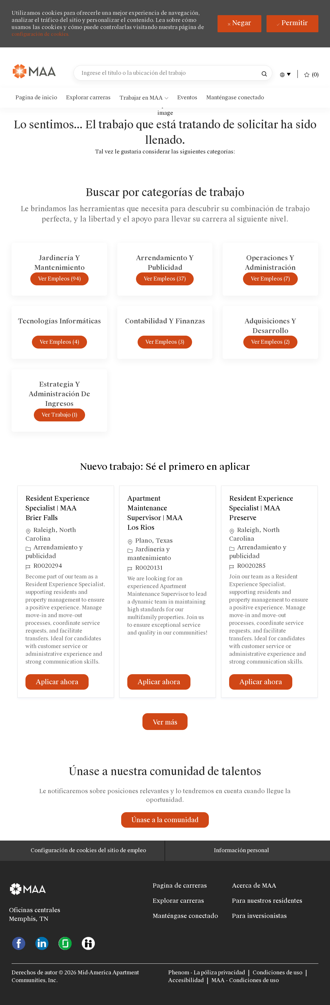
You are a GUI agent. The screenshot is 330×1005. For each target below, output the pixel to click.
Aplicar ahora (62, 681)
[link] (35, 71)
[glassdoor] (65, 943)
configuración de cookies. (40, 34)
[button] (264, 73)
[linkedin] (42, 943)
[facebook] (19, 943)
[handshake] (88, 943)
